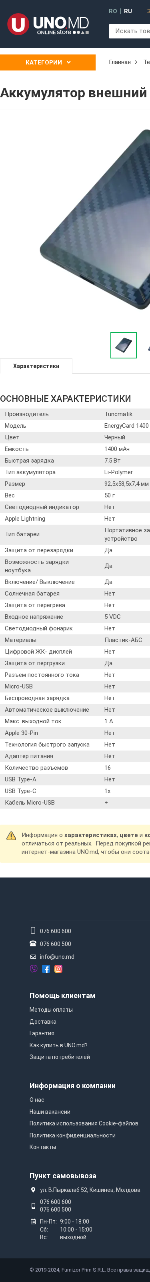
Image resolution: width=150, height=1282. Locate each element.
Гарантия (42, 1033)
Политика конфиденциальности (73, 1135)
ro (113, 11)
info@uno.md (57, 957)
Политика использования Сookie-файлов (84, 1123)
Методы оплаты (51, 1009)
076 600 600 (55, 931)
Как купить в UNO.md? (59, 1045)
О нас (37, 1100)
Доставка (43, 1021)
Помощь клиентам (63, 995)
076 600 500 (55, 944)
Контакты (43, 1147)
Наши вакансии (50, 1112)
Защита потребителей (60, 1057)
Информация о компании (73, 1085)
